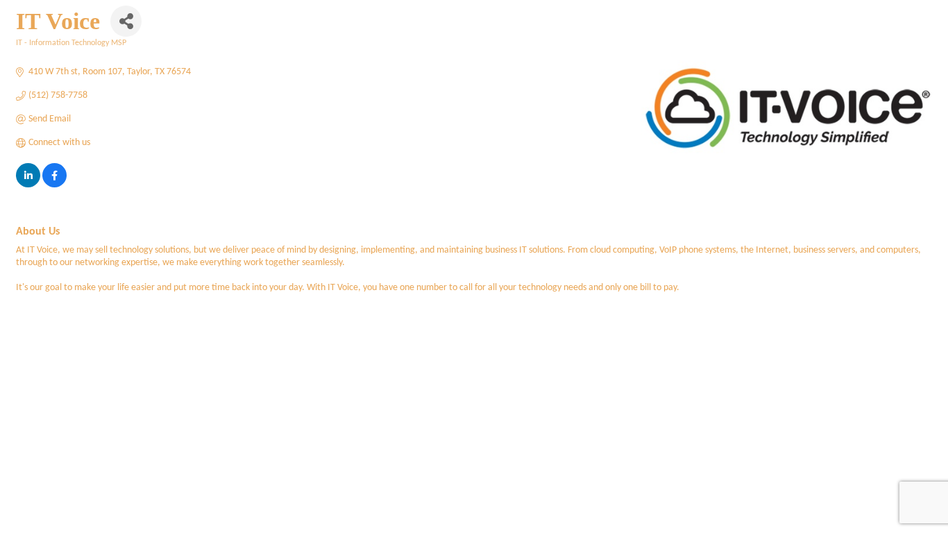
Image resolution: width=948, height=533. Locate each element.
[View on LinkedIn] (28, 185)
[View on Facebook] (54, 185)
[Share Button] (126, 21)
